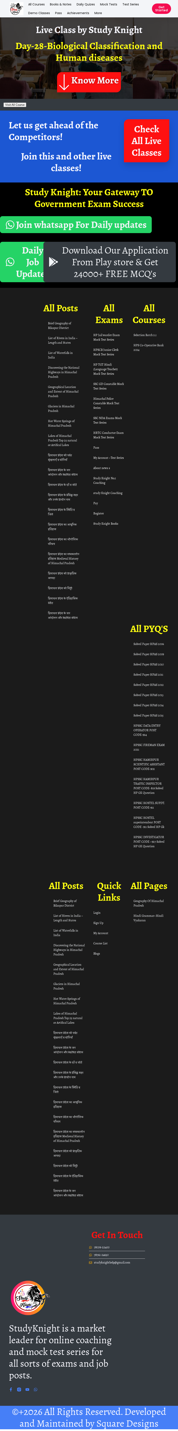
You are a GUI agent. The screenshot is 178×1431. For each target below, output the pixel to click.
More (98, 13)
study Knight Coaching (107, 493)
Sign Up (98, 923)
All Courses (36, 4)
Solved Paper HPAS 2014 (148, 705)
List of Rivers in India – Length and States (62, 340)
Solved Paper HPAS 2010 (149, 664)
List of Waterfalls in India (60, 355)
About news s (101, 468)
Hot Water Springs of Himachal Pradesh (61, 423)
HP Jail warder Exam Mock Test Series (106, 337)
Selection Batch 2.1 (145, 335)
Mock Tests (108, 4)
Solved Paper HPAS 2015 (148, 715)
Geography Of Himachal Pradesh (149, 903)
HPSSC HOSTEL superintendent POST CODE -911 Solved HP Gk (149, 822)
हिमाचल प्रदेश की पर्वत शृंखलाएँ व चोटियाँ (60, 457)
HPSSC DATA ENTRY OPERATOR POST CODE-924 (147, 730)
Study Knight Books (105, 523)
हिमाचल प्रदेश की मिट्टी (60, 588)
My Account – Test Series (108, 458)
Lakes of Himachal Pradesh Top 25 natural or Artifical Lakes (62, 440)
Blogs (96, 953)
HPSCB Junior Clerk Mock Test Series (106, 352)
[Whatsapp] (36, 1389)
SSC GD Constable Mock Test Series (108, 386)
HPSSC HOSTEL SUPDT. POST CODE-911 (149, 805)
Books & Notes (60, 4)
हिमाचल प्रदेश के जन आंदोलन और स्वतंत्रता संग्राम (63, 472)
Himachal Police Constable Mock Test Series (106, 403)
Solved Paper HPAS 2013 (148, 695)
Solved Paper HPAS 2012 (149, 685)
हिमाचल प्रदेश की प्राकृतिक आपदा (62, 575)
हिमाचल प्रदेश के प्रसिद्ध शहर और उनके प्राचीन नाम (63, 497)
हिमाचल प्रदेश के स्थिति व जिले (61, 512)
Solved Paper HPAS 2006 (149, 644)
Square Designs (127, 1423)
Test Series (130, 4)
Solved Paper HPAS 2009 (149, 654)
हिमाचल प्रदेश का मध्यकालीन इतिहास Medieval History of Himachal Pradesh (63, 558)
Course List (100, 943)
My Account (100, 933)
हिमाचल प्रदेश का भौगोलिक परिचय (63, 541)
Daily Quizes (86, 4)
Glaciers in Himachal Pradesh (61, 408)
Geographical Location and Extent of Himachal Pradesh (63, 391)
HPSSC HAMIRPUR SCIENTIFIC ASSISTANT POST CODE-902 (149, 764)
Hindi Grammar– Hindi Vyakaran (148, 918)
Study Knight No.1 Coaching (104, 480)
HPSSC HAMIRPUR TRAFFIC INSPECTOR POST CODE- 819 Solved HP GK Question (148, 786)
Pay (95, 503)
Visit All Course (15, 104)
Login (97, 912)
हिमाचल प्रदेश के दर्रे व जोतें (62, 485)
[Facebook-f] (11, 1389)
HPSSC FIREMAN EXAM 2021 (149, 747)
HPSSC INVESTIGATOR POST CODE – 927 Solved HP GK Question (149, 842)
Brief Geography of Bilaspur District (59, 325)
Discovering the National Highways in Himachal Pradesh (63, 372)
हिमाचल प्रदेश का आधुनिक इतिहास (62, 526)
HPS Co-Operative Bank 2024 (149, 347)
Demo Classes (39, 13)
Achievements (78, 13)
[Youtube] (27, 1389)
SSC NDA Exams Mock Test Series (107, 420)
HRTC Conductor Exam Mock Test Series (108, 435)
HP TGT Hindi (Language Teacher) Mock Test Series (105, 369)
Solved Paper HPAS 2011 (148, 674)
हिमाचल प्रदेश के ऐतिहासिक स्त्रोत (63, 600)
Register (98, 513)
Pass (58, 13)
